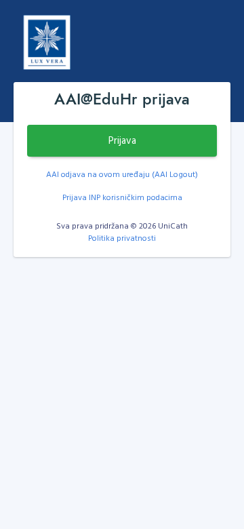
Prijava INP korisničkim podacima (122, 197)
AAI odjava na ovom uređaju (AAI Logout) (122, 174)
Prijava (122, 140)
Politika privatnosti (122, 237)
